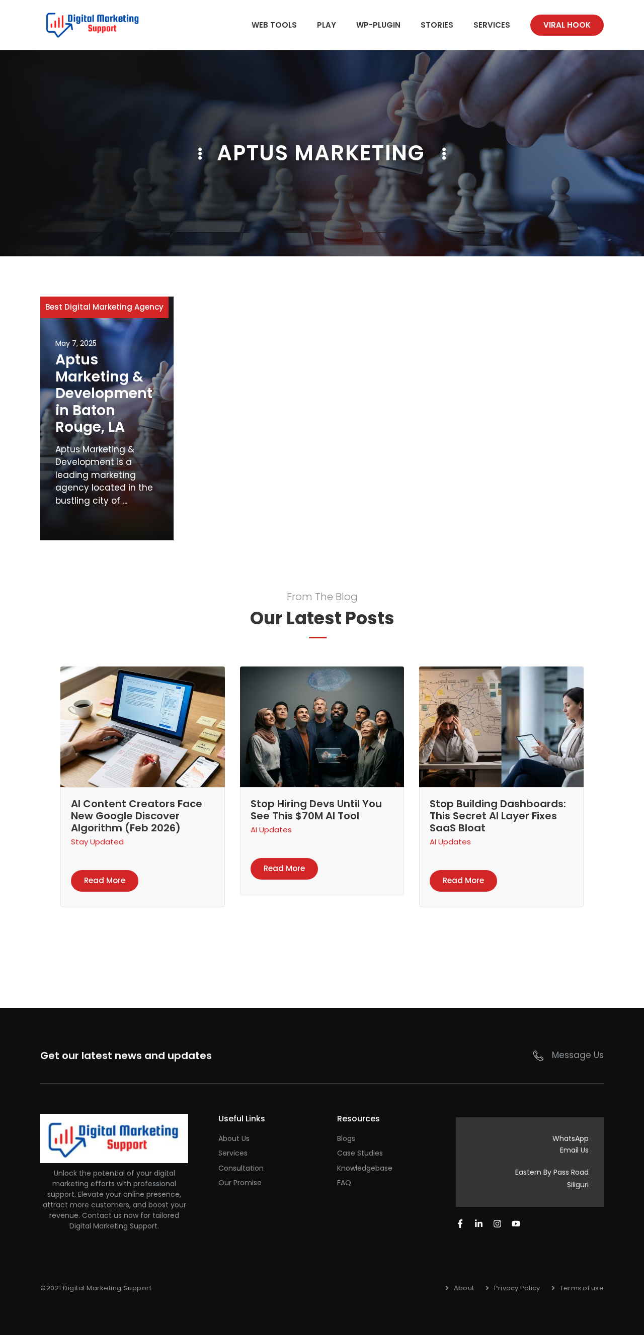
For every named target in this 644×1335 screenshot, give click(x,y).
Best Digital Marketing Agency (104, 307)
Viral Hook (567, 25)
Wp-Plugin (378, 25)
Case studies (360, 1153)
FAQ (344, 1183)
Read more (104, 880)
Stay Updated (97, 841)
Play (326, 25)
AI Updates (271, 829)
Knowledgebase (364, 1168)
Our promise (240, 1183)
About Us (234, 1138)
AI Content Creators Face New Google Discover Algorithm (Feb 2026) (136, 816)
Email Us (574, 1150)
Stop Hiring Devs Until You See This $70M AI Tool (316, 810)
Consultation (241, 1168)
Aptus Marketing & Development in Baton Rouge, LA (103, 393)
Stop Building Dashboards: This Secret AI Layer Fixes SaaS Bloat (498, 816)
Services (491, 25)
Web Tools (274, 25)
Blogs (346, 1138)
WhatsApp (570, 1138)
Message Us (578, 1055)
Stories (437, 25)
